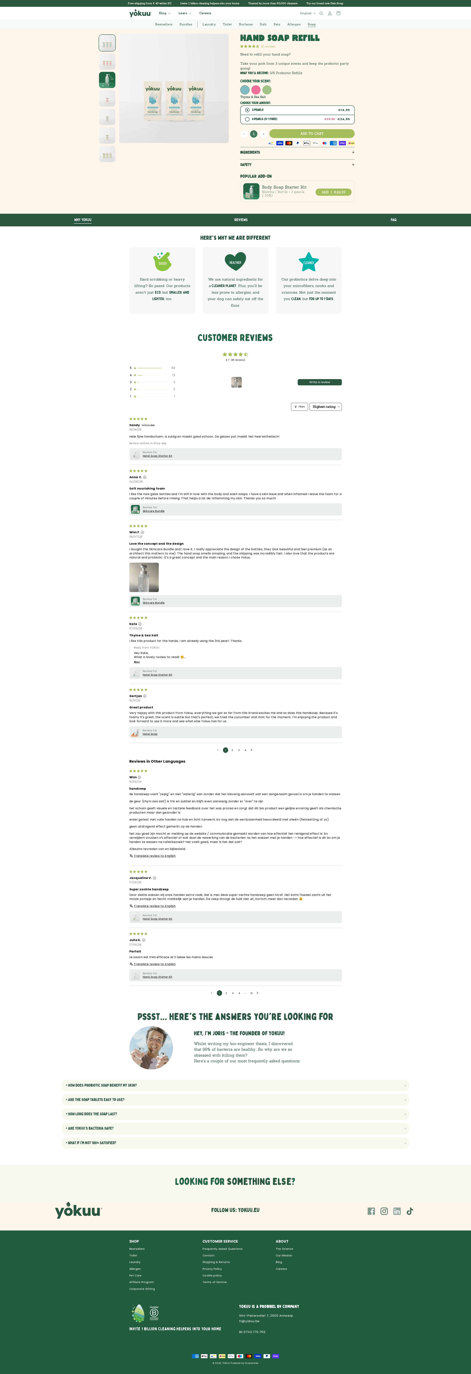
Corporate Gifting (142, 1289)
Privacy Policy (212, 1269)
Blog (279, 1262)
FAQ (394, 219)
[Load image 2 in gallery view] (107, 61)
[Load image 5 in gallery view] (107, 117)
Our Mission (284, 1255)
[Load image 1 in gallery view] (107, 43)
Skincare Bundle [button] (154, 511)
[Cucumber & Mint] (267, 89)
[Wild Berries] (256, 89)
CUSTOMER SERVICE (220, 1241)
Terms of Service (215, 1282)
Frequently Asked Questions (222, 1249)
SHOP (134, 1241)
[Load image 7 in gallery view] (107, 154)
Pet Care (135, 1275)
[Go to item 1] (236, 382)
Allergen (135, 1269)
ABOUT (282, 1241)
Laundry (135, 1262)
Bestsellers (137, 1249)
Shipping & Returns (216, 1262)
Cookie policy (212, 1275)
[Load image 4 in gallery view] (107, 98)
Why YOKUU (82, 219)
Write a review (319, 382)
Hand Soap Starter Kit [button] (157, 456)
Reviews (241, 219)
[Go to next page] (252, 750)
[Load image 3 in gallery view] (107, 80)
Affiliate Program (141, 1282)
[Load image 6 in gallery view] (107, 135)
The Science (284, 1249)
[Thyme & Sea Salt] (244, 89)
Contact (209, 1255)
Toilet (133, 1255)
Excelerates (251, 1363)
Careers (281, 1269)
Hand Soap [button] (150, 734)
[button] (164, 13)
